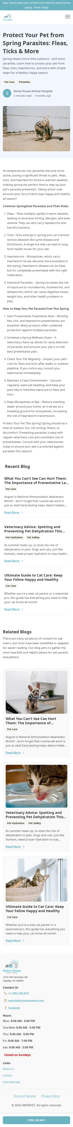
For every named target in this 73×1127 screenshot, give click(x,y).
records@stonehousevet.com (26, 1000)
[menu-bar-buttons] (67, 17)
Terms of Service (25, 1096)
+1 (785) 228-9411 (18, 993)
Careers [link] (7, 1075)
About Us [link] (8, 1068)
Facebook (14, 1007)
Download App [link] (11, 1081)
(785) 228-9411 (36, 1120)
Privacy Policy (50, 1096)
